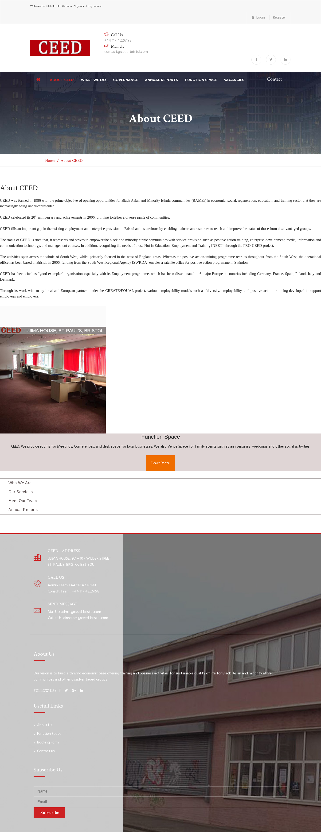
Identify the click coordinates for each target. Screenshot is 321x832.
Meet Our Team (22, 501)
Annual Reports (161, 80)
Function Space (201, 80)
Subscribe (49, 812)
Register (279, 17)
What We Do (93, 80)
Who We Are (19, 483)
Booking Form (48, 742)
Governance (125, 80)
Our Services (20, 492)
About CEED (62, 80)
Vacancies (234, 80)
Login (260, 17)
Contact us (46, 751)
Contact (274, 79)
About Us (44, 725)
